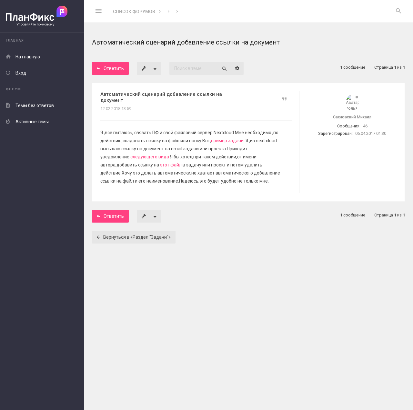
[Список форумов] (42, 16)
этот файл (171, 164)
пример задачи (228, 140)
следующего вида (150, 156)
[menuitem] (398, 11)
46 (365, 126)
